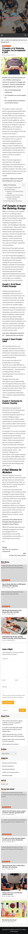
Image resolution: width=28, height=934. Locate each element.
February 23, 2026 (10, 814)
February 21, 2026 (10, 587)
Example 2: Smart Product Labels (15, 195)
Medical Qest (4, 784)
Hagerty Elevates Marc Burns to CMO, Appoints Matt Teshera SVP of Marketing (14, 585)
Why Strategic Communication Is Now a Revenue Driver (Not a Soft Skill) (12, 611)
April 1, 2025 (10, 55)
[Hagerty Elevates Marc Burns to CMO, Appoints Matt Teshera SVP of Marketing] (14, 573)
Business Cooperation (8, 766)
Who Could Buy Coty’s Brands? (10, 744)
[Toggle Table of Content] (22, 185)
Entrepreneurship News (8, 769)
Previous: (10, 549)
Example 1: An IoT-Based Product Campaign (15, 192)
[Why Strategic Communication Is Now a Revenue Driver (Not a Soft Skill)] (14, 599)
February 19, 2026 (10, 614)
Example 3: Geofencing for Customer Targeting (13, 198)
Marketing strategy (6, 46)
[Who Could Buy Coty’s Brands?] (14, 909)
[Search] (25, 35)
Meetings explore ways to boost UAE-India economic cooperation (13, 740)
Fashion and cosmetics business (10, 772)
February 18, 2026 (10, 640)
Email (16, 680)
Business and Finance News (9, 763)
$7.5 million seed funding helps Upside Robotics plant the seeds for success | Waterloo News (12, 729)
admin (5, 55)
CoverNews (23, 929)
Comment (5, 658)
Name (4, 680)
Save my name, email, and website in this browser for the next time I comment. (14, 696)
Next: (17, 554)
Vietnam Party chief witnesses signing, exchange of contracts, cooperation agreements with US (12, 722)
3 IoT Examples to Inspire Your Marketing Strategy (12, 188)
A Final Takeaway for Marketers (13, 201)
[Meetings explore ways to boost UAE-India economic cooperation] (14, 882)
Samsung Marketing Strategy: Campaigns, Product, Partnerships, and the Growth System (14, 637)
